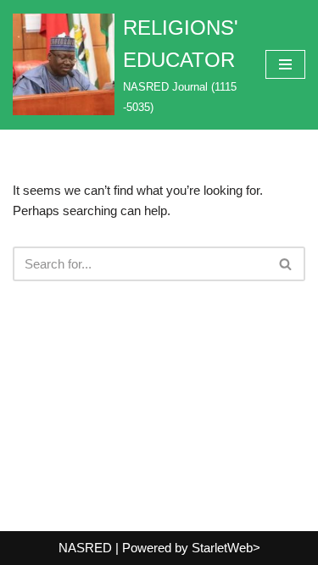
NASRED (85, 547)
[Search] (286, 263)
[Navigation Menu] (285, 64)
